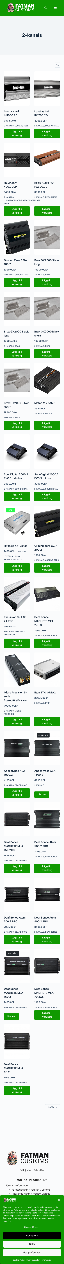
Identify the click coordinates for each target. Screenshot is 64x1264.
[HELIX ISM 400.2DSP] (17, 160)
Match (48, 413)
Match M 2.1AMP (44, 403)
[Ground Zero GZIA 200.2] (47, 523)
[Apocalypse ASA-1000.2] (17, 748)
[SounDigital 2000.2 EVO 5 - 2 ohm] (47, 451)
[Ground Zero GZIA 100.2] (17, 237)
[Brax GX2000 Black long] (17, 309)
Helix (6, 203)
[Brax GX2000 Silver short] (17, 380)
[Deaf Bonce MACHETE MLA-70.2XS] (47, 966)
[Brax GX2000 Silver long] (47, 237)
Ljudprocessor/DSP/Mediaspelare (22, 200)
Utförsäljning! (12, 556)
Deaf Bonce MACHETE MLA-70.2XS (44, 992)
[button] (59, 1200)
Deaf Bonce (51, 635)
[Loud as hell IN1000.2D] (17, 88)
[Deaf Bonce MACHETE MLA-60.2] (17, 1041)
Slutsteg (9, 631)
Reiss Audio (51, 197)
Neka (32, 1244)
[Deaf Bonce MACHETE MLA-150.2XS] (17, 819)
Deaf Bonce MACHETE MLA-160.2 (14, 992)
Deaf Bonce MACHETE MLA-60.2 (14, 1068)
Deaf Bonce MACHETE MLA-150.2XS (14, 846)
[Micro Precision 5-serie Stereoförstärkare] (17, 669)
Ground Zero (21, 274)
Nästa (51, 1107)
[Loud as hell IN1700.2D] (47, 88)
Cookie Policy (19, 1260)
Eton (47, 703)
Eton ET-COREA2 (45, 692)
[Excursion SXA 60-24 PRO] (17, 594)
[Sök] (45, 8)
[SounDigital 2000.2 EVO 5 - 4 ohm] (17, 451)
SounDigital (21, 489)
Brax (47, 274)
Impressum (46, 1260)
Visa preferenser (32, 1252)
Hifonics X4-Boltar (15, 545)
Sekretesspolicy (33, 1260)
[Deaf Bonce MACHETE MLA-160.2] (17, 966)
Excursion (9, 634)
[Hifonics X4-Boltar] (17, 523)
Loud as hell (21, 126)
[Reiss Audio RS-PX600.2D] (47, 160)
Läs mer (41, 794)
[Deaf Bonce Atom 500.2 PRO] (47, 819)
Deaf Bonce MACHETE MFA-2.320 (44, 621)
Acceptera (32, 1235)
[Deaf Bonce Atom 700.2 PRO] (17, 895)
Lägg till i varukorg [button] (17, 133)
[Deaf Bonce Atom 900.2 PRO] (47, 895)
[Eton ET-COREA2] (47, 669)
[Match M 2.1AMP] (47, 380)
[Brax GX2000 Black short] (47, 309)
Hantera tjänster (31, 1227)
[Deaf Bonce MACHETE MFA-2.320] (47, 594)
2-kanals (9, 126)
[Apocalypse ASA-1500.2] (47, 748)
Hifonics (17, 559)
